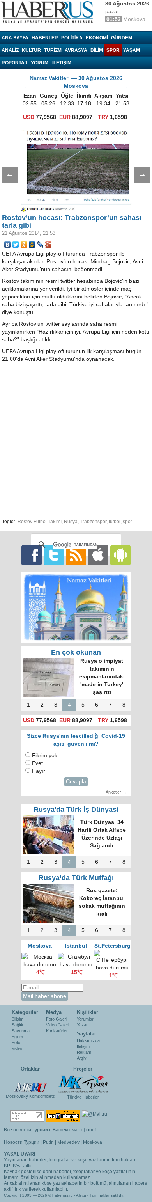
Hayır (38, 771)
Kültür (31, 50)
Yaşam (131, 50)
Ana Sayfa (15, 38)
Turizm (53, 50)
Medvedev (68, 1142)
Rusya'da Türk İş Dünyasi (76, 809)
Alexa (81, 1195)
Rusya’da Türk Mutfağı (76, 878)
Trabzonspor (93, 521)
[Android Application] (120, 555)
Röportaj (14, 63)
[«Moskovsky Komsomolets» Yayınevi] (30, 1083)
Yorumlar (85, 1019)
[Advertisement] (76, 439)
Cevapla (76, 782)
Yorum (39, 63)
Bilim (96, 50)
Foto (16, 1042)
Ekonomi (97, 38)
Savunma (21, 1030)
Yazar (82, 1025)
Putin (48, 1142)
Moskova (92, 1142)
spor (127, 521)
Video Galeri (57, 1025)
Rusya (71, 521)
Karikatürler (57, 1030)
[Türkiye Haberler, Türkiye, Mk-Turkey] (83, 1084)
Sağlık (17, 1025)
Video (17, 1048)
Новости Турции (21, 1142)
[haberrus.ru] (48, 12)
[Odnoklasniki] (24, 245)
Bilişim (17, 1019)
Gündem (121, 38)
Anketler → (116, 792)
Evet (37, 763)
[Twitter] (16, 245)
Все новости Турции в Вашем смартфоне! (50, 1130)
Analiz (10, 50)
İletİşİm (61, 63)
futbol (114, 521)
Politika (72, 38)
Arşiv (82, 1058)
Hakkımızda (88, 1040)
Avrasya (76, 50)
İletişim (83, 1046)
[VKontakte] (8, 245)
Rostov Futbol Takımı (40, 521)
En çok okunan (76, 652)
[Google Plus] (48, 245)
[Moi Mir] (32, 245)
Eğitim (17, 1036)
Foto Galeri (56, 1019)
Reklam (84, 1052)
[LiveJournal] (40, 245)
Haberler (45, 38)
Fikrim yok (44, 755)
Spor (113, 50)
